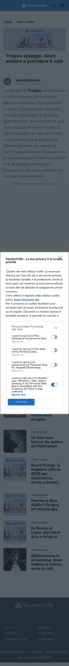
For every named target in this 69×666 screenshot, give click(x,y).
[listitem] (34, 328)
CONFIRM (21, 402)
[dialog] (34, 333)
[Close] (61, 259)
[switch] (54, 337)
